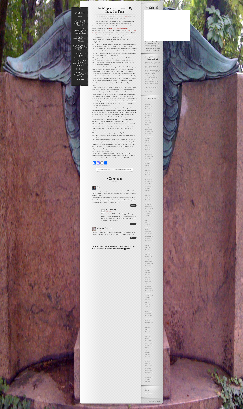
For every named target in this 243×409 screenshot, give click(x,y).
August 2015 (148, 270)
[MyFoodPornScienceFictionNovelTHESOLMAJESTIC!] (80, 40)
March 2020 (148, 149)
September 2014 (149, 295)
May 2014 (147, 304)
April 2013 (147, 334)
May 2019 (147, 170)
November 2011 (149, 372)
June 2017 (147, 220)
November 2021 (149, 115)
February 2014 (148, 311)
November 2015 (149, 263)
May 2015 (147, 277)
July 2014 (147, 300)
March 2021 (148, 122)
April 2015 (147, 279)
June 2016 (147, 247)
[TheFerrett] (111, 209)
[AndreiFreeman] (104, 227)
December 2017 (148, 206)
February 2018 (148, 202)
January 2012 (148, 368)
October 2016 (148, 238)
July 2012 (147, 354)
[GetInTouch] (80, 79)
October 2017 (148, 211)
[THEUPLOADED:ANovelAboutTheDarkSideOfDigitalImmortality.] (80, 63)
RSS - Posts (148, 390)
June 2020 (147, 143)
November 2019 (149, 156)
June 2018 (147, 193)
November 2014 (149, 290)
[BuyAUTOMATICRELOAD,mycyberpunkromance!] (80, 55)
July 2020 (147, 140)
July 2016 (147, 245)
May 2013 (147, 331)
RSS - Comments (149, 393)
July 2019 (147, 165)
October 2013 (148, 320)
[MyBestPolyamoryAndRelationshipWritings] (80, 74)
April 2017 (147, 224)
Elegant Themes (156, 401)
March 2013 (148, 336)
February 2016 (148, 256)
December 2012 (148, 343)
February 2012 (148, 366)
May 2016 (147, 249)
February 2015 (148, 284)
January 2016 (148, 259)
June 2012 (147, 356)
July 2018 (147, 190)
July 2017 (147, 218)
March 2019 (148, 174)
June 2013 (147, 329)
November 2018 (149, 181)
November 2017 (149, 209)
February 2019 (148, 177)
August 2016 (148, 243)
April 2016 (147, 252)
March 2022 (148, 108)
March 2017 (148, 227)
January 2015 (148, 286)
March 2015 (148, 281)
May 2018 (147, 195)
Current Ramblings (120, 169)
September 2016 (149, 240)
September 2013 (149, 322)
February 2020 (148, 152)
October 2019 (148, 158)
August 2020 (148, 138)
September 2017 (149, 213)
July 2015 (147, 272)
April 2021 (147, 120)
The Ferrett (104, 169)
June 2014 (147, 302)
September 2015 (149, 268)
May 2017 (147, 222)
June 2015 (147, 275)
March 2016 (148, 254)
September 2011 (149, 377)
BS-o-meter (125, 16)
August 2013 (148, 325)
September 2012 (149, 350)
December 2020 (148, 129)
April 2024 (147, 104)
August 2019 (148, 163)
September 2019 (149, 161)
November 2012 (149, 345)
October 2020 (148, 133)
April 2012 (147, 361)
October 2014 (148, 293)
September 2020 (149, 136)
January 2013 (148, 340)
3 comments (128, 169)
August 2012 (148, 352)
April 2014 (147, 306)
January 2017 (148, 231)
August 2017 (148, 215)
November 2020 (149, 131)
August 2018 (148, 188)
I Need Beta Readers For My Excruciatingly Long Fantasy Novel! (151, 83)
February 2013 (148, 338)
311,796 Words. (149, 91)
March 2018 (148, 199)
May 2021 (147, 118)
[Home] (80, 17)
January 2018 (148, 204)
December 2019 (148, 154)
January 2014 (148, 313)
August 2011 (148, 379)
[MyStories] (80, 69)
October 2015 (148, 265)
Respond (133, 205)
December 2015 (148, 261)
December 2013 (148, 315)
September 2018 (149, 186)
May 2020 (147, 145)
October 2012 (148, 347)
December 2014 (148, 288)
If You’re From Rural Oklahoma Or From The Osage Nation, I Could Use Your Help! (152, 71)
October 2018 (148, 183)
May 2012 (147, 359)
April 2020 (147, 147)
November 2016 (149, 236)
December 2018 (148, 179)
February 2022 (148, 111)
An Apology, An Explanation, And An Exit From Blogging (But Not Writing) (152, 77)
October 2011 (148, 375)
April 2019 (147, 172)
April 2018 (147, 197)
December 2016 (148, 234)
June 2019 (147, 168)
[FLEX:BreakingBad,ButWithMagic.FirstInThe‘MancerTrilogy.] (80, 48)
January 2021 (148, 127)
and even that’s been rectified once (118, 28)
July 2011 (147, 381)
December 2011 (148, 370)
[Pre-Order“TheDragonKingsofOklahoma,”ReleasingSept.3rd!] (80, 23)
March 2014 (148, 309)
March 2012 (148, 363)
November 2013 (149, 318)
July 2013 (147, 327)
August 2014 (148, 297)
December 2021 (148, 113)
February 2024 (148, 106)
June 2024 (147, 102)
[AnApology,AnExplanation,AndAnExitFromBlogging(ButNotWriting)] (80, 31)
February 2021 (148, 124)
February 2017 (148, 229)
